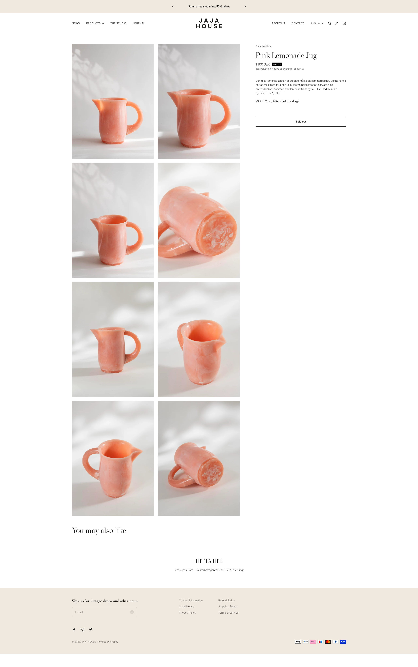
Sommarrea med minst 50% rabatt (209, 6)
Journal (139, 23)
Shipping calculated (280, 68)
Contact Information (191, 600)
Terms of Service (228, 612)
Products (93, 23)
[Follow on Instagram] (82, 629)
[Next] (245, 6)
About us (278, 23)
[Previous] (172, 6)
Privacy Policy (187, 612)
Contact (297, 23)
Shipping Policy (227, 606)
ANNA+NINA (263, 46)
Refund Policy (226, 600)
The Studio (118, 23)
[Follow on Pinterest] (90, 629)
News (76, 23)
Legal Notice (186, 606)
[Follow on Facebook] (74, 629)
